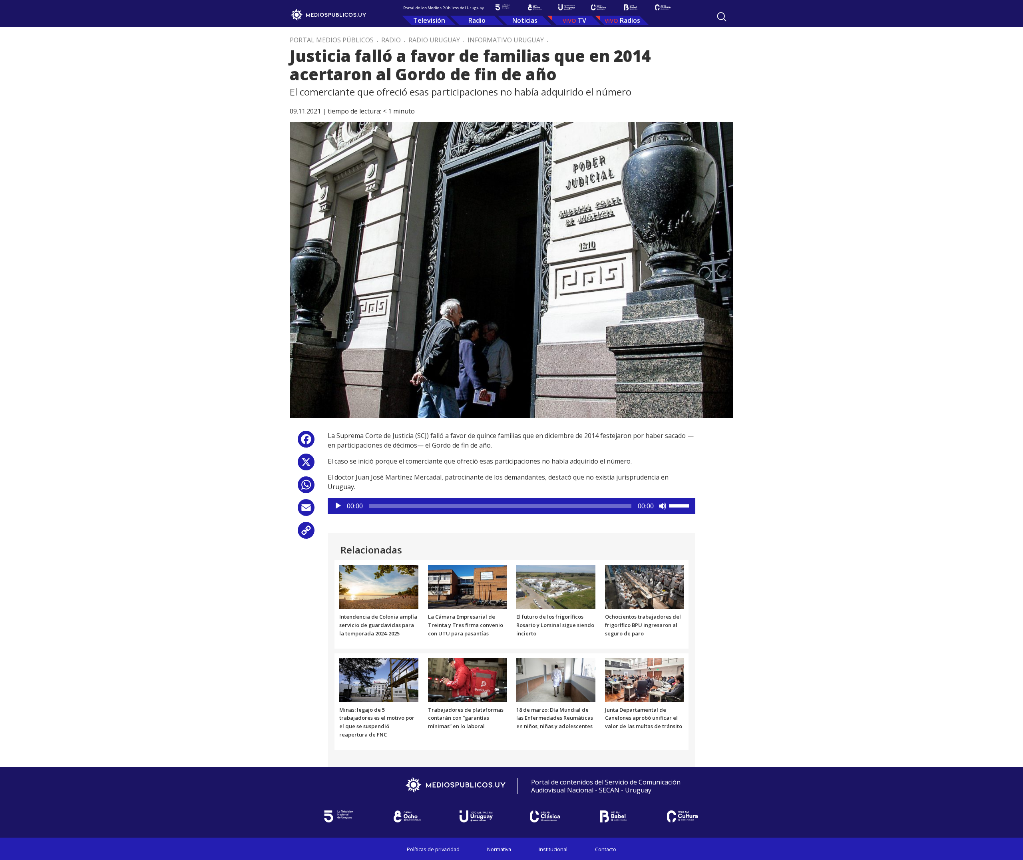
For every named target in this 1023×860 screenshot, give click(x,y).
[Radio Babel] (631, 7)
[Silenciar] (663, 506)
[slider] (680, 505)
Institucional (553, 849)
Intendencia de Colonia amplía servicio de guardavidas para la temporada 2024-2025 (378, 625)
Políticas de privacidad (433, 849)
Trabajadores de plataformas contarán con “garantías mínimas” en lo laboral (466, 718)
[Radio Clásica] (599, 7)
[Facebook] (306, 442)
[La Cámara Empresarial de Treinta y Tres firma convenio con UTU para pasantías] (467, 586)
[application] (511, 506)
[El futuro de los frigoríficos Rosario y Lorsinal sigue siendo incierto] (555, 586)
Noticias (524, 20)
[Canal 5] (503, 7)
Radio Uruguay (434, 40)
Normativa (499, 849)
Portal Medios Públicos (332, 40)
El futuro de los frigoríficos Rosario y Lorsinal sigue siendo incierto (555, 625)
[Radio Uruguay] (567, 7)
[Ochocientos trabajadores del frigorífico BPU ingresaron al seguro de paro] (644, 586)
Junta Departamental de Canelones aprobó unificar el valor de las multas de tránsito (643, 718)
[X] (306, 465)
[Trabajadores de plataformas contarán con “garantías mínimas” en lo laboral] (467, 679)
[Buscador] (721, 17)
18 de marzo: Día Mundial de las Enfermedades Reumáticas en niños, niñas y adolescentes (554, 718)
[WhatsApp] (306, 487)
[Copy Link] (306, 533)
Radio (477, 20)
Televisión (429, 20)
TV (582, 20)
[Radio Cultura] (663, 7)
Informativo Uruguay (506, 40)
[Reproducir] (338, 506)
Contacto (605, 849)
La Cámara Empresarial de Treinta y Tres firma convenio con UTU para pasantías (465, 625)
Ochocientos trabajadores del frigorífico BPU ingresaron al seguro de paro (643, 625)
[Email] (306, 510)
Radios (630, 20)
